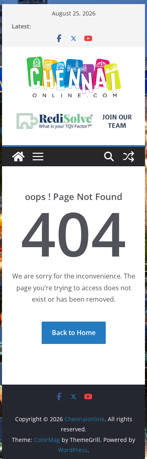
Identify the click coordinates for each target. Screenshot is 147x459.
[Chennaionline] (18, 156)
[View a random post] (128, 156)
